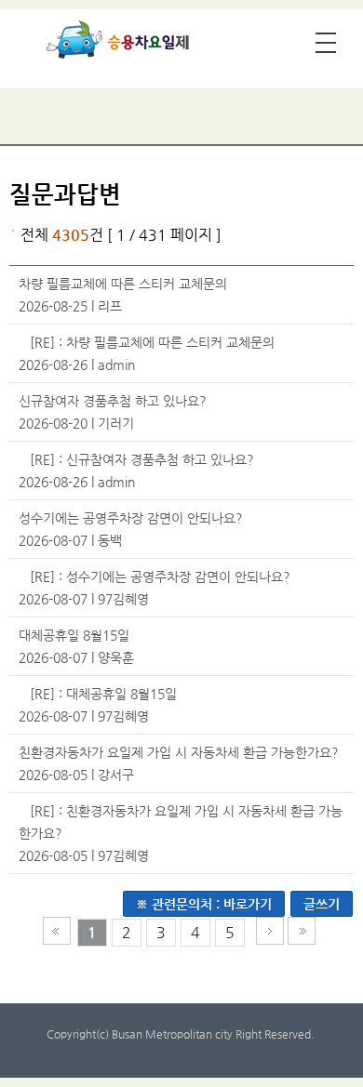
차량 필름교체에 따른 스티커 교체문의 (123, 283)
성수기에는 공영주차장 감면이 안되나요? (131, 517)
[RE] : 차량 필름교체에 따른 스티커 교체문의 (152, 342)
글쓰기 (321, 903)
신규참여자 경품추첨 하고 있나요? (113, 400)
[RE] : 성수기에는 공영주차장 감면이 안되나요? (160, 576)
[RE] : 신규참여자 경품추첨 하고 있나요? (142, 459)
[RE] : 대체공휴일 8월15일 (103, 693)
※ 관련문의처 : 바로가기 (204, 903)
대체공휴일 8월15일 (74, 635)
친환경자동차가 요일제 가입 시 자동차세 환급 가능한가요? (179, 752)
